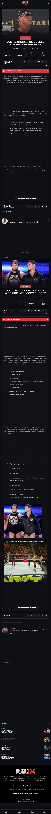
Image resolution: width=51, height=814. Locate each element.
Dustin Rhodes (7, 211)
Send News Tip (11, 788)
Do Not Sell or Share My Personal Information (25, 799)
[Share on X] (31, 206)
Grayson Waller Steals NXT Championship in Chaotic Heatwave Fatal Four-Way (6, 747)
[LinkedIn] (31, 61)
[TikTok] (38, 784)
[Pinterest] (35, 61)
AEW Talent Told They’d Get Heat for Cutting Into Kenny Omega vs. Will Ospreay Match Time (7, 729)
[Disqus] (25, 683)
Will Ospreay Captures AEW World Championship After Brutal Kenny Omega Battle (7, 755)
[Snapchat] (46, 61)
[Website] (44, 627)
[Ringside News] (25, 3)
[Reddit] (46, 65)
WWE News (7, 257)
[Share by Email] (46, 206)
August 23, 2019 (32, 496)
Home (3, 257)
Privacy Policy (29, 791)
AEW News (25, 38)
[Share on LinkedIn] (35, 206)
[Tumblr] (27, 784)
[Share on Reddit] (42, 206)
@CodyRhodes (14, 462)
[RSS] (41, 784)
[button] (48, 3)
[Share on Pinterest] (39, 206)
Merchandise (28, 788)
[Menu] (3, 3)
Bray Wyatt (6, 619)
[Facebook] (21, 61)
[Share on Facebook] (28, 206)
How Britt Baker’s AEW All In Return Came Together (8, 738)
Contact (41, 788)
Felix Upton (16, 48)
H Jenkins (17, 297)
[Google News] (28, 61)
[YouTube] (39, 61)
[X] (24, 61)
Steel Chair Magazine (23, 111)
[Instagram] (42, 61)
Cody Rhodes (16, 619)
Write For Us (19, 788)
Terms (36, 792)
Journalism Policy (18, 791)
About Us (35, 788)
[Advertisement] (25, 183)
